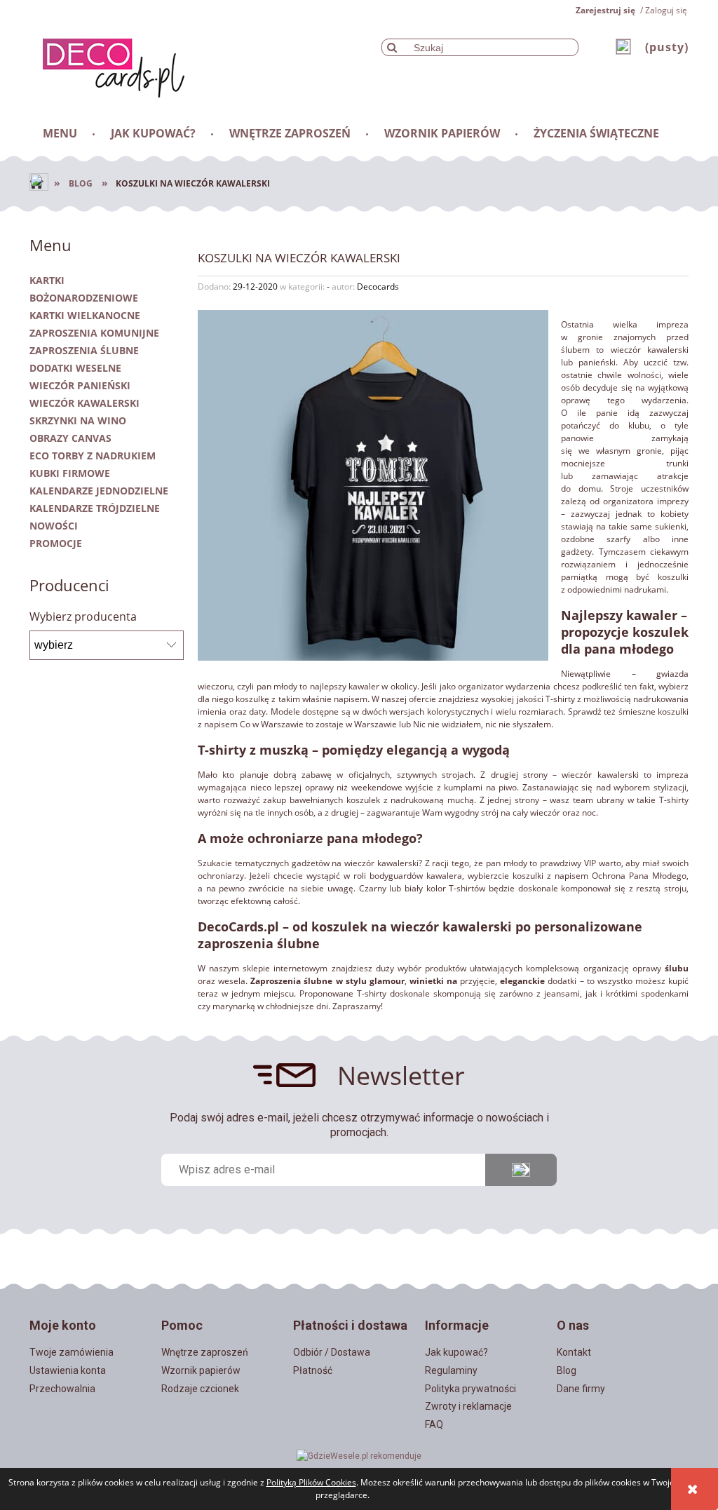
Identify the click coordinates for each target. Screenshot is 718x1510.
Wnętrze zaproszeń (204, 1352)
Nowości (53, 525)
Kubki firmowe (69, 473)
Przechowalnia (62, 1388)
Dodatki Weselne (75, 368)
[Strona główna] (106, 65)
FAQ (434, 1424)
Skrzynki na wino (77, 420)
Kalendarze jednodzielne (98, 490)
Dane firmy (581, 1388)
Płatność (312, 1370)
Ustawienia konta (67, 1370)
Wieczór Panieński (79, 385)
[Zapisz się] (521, 1170)
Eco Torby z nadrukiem (92, 455)
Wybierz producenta (83, 616)
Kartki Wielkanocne (84, 315)
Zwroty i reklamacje (468, 1406)
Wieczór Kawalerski (84, 403)
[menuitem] (61, 133)
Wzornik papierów (201, 1370)
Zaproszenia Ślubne (84, 350)
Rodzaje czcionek (200, 1388)
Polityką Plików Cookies (311, 1482)
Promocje (55, 543)
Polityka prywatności (470, 1388)
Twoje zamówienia (71, 1352)
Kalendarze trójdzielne (94, 508)
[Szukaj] (391, 47)
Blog (566, 1370)
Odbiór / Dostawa (331, 1352)
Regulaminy (451, 1370)
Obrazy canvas (70, 438)
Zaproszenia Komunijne (94, 332)
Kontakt (574, 1352)
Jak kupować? (456, 1352)
